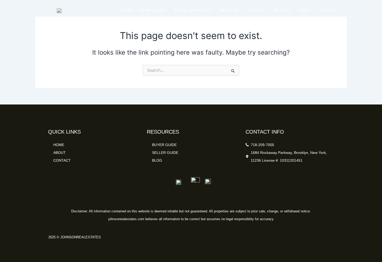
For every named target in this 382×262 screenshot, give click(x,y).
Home (126, 10)
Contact (326, 10)
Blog (305, 10)
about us (229, 10)
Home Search (152, 10)
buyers (255, 10)
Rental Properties (193, 10)
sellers (281, 10)
